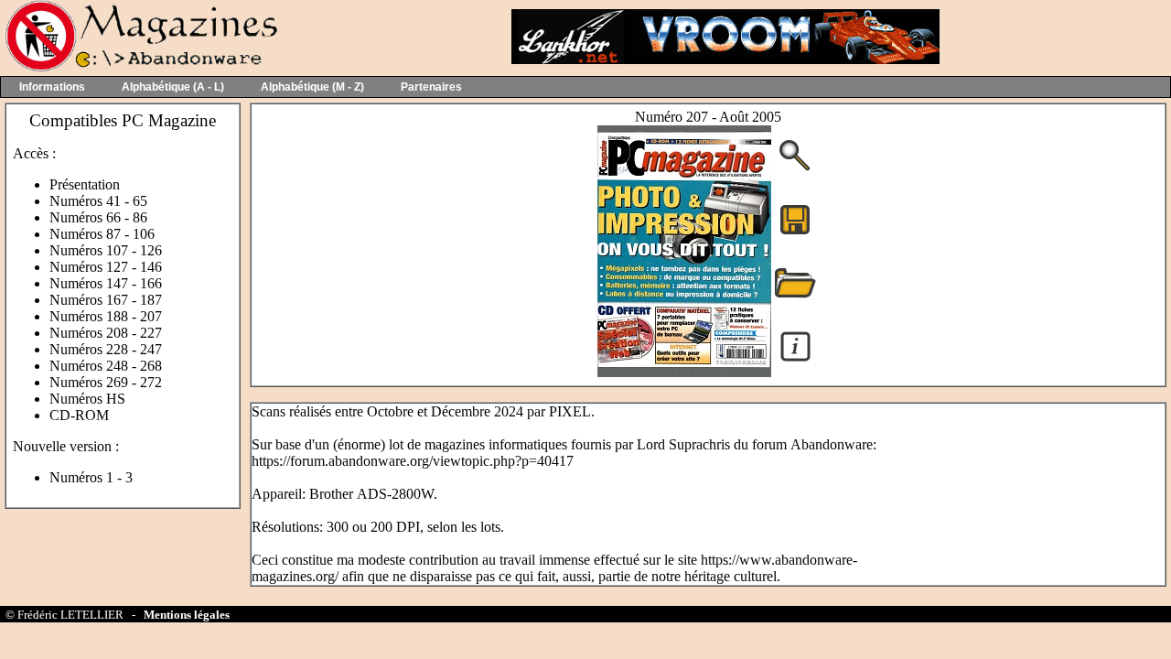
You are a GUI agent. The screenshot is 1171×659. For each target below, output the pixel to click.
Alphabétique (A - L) (173, 87)
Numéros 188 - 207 (105, 316)
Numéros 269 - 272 (105, 382)
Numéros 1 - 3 (91, 477)
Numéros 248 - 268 (105, 365)
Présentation (84, 184)
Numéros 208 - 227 (105, 332)
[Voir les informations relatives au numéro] (795, 360)
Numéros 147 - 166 (105, 283)
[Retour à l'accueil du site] (139, 67)
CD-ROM (79, 415)
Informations (52, 87)
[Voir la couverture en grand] (795, 169)
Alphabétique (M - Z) (312, 87)
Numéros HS (87, 398)
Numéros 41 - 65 (98, 201)
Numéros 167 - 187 (105, 300)
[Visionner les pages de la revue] (684, 372)
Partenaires (431, 87)
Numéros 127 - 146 (105, 267)
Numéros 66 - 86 (98, 217)
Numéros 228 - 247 (105, 349)
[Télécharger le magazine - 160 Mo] (795, 233)
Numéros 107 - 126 (105, 250)
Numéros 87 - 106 (102, 234)
